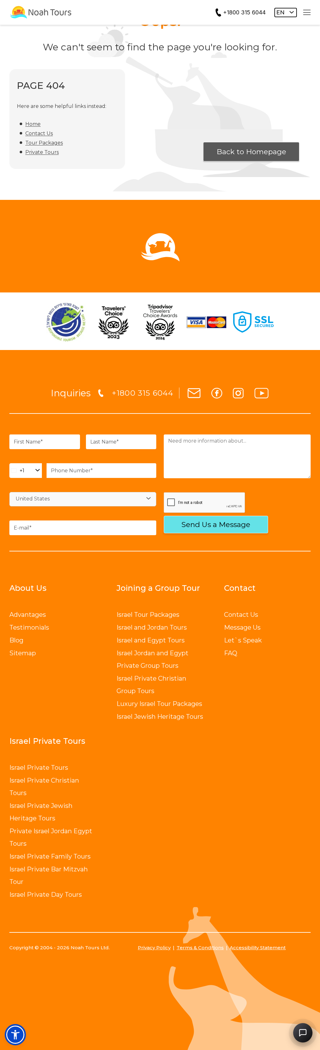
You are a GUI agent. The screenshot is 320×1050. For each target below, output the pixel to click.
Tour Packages (44, 143)
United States (33, 499)
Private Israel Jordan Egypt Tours (50, 837)
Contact (240, 588)
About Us (28, 588)
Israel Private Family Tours (50, 856)
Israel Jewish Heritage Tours (160, 716)
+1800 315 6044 (244, 12)
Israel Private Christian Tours (44, 787)
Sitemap (22, 653)
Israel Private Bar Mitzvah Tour (48, 875)
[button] (15, 1035)
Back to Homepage (251, 151)
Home (33, 124)
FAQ (230, 653)
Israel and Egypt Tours (151, 640)
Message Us (242, 627)
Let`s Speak (243, 640)
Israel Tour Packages (148, 614)
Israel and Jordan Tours (152, 627)
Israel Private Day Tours (45, 894)
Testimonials (29, 627)
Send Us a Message (216, 524)
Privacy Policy (154, 948)
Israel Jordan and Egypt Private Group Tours (152, 659)
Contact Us (39, 133)
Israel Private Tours (38, 767)
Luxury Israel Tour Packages (159, 704)
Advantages (27, 614)
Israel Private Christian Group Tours (151, 685)
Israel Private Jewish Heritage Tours (40, 812)
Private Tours (42, 152)
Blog (16, 640)
